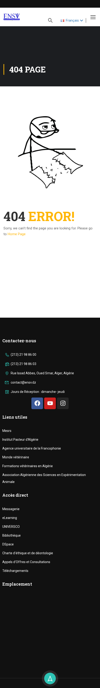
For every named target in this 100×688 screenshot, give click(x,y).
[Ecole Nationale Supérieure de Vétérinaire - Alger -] (18, 17)
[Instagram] (63, 403)
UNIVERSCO (11, 526)
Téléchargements (15, 571)
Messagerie (11, 509)
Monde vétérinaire (15, 457)
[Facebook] (37, 403)
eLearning (9, 518)
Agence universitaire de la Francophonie (31, 448)
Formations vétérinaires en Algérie (27, 466)
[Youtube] (50, 403)
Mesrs (6, 431)
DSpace (8, 544)
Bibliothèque (11, 535)
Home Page (17, 234)
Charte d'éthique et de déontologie (27, 553)
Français (72, 20)
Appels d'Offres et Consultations (26, 562)
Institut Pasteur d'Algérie (20, 439)
